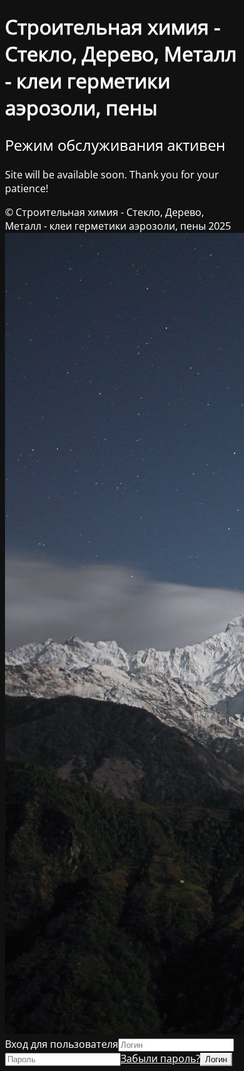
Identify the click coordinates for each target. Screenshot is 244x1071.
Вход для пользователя (61, 1044)
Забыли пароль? (160, 1058)
